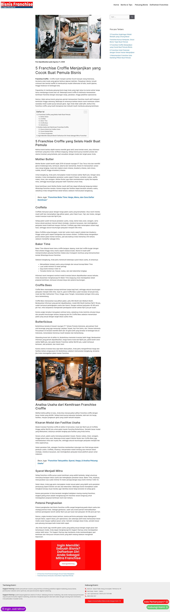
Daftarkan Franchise (159, 5)
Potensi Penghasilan (47, 133)
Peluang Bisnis (141, 5)
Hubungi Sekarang (68, 564)
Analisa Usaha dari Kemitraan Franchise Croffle (53, 127)
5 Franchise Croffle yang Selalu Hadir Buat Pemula (54, 114)
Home (116, 5)
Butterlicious (44, 125)
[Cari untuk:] (120, 17)
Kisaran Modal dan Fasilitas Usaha (50, 129)
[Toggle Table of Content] (85, 111)
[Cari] (132, 17)
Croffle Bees (44, 123)
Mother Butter (44, 116)
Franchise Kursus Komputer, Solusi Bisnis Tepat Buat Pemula (55, 575)
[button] (127, 5)
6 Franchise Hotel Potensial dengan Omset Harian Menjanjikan (55, 574)
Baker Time (44, 120)
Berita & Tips (126, 5)
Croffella (43, 118)
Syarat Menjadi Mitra (47, 131)
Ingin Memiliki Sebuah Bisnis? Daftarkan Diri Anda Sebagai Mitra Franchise (62, 135)
